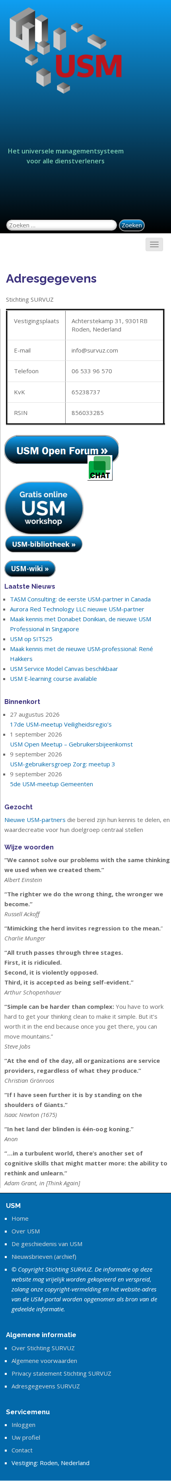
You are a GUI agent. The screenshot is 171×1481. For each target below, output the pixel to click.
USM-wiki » (30, 568)
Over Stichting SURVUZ (43, 1348)
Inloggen (23, 1425)
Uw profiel (26, 1437)
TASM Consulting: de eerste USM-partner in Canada (80, 599)
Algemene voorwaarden (44, 1361)
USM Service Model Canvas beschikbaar (64, 669)
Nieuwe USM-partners (35, 820)
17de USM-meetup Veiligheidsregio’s (61, 724)
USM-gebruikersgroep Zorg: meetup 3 (62, 764)
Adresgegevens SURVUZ (46, 1386)
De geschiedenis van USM (47, 1244)
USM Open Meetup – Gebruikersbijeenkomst (71, 744)
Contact (22, 1450)
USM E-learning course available (53, 678)
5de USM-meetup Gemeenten (51, 784)
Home (20, 1218)
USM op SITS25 (31, 639)
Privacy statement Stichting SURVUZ (61, 1373)
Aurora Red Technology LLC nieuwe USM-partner (77, 609)
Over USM (26, 1231)
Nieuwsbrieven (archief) (44, 1256)
